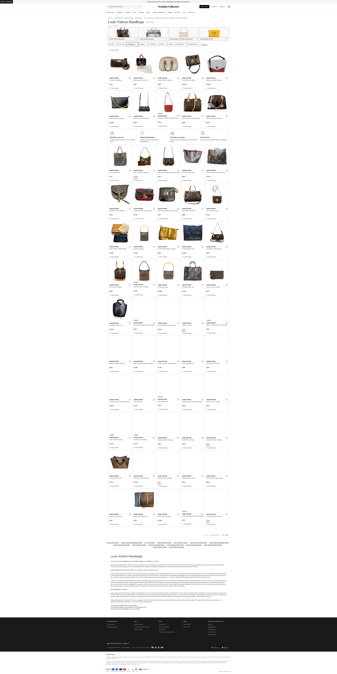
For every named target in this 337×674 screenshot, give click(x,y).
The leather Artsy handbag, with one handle (125, 609)
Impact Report (212, 629)
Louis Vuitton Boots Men (198, 543)
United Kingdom (114, 671)
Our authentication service (142, 627)
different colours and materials (153, 584)
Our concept (110, 624)
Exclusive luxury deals (177, 137)
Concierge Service (112, 627)
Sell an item (204, 6)
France (107, 671)
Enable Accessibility (6, 2)
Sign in (214, 6)
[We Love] (181, 12)
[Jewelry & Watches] (166, 12)
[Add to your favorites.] (130, 78)
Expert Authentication (147, 137)
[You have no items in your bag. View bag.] (229, 6)
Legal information (126, 647)
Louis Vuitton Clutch (139, 545)
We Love (177, 12)
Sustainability (212, 627)
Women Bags (129, 18)
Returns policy (138, 629)
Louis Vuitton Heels (159, 547)
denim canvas (207, 596)
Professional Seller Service (166, 632)
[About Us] (195, 12)
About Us (191, 12)
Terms (133, 647)
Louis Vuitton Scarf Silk (121, 545)
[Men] (137, 12)
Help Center (186, 624)
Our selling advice (164, 627)
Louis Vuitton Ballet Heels (213, 545)
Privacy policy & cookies (143, 647)
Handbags (138, 18)
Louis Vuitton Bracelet (193, 545)
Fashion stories (212, 635)
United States (122, 671)
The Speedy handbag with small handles (124, 605)
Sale (184, 12)
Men (134, 12)
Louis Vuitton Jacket (164, 543)
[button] (229, 6)
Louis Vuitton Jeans (180, 543)
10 (223, 535)
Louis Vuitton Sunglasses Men (131, 543)
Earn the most (205, 137)
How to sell (162, 624)
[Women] (132, 12)
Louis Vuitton (118, 18)
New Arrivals (110, 12)
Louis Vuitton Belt (112, 543)
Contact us (186, 627)
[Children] (145, 12)
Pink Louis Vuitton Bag (156, 545)
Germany (129, 671)
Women (128, 12)
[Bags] (151, 12)
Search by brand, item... (117, 6)
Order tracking (138, 624)
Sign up (222, 6)
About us (210, 624)
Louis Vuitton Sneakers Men (219, 543)
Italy (137, 671)
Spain (133, 671)
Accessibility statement (113, 647)
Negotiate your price (116, 137)
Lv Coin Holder (149, 543)
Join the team (212, 632)
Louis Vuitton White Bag (175, 545)
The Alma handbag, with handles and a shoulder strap (128, 607)
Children (141, 12)
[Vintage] (173, 12)
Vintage (169, 12)
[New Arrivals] (115, 12)
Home (110, 18)
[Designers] (124, 12)
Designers (120, 12)
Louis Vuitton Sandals (176, 547)
